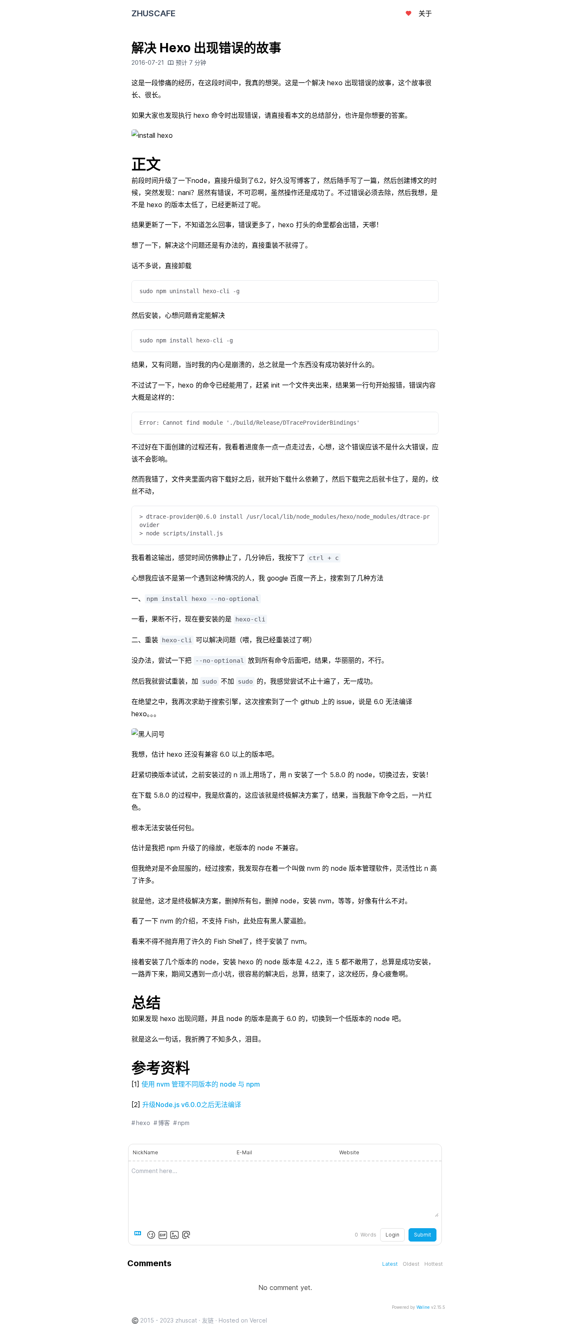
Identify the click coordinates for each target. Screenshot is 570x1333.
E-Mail (244, 1152)
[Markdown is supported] (139, 1235)
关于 (425, 13)
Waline (423, 1307)
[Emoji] (151, 1235)
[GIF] (163, 1235)
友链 (208, 1320)
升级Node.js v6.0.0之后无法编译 (191, 1104)
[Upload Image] (174, 1235)
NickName (145, 1152)
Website (349, 1152)
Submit (422, 1235)
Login (392, 1235)
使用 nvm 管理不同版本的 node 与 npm (200, 1084)
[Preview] (186, 1235)
